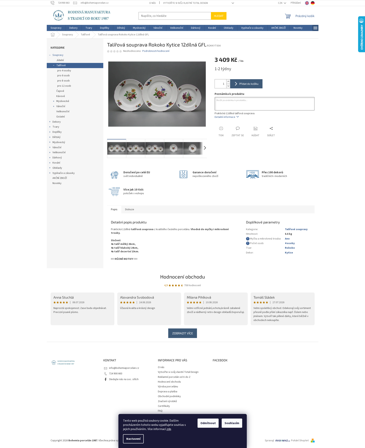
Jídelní (60, 60)
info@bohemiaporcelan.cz (124, 368)
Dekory (56, 122)
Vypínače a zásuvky (63, 173)
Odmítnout (208, 423)
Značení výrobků (167, 401)
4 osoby (290, 243)
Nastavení (133, 439)
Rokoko (290, 248)
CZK (280, 3)
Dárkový (57, 158)
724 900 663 (115, 374)
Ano (287, 239)
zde (169, 429)
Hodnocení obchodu (182, 276)
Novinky (57, 183)
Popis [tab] (114, 209)
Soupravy (57, 55)
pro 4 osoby (64, 70)
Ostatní (60, 117)
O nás (152, 3)
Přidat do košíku (248, 83)
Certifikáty (164, 406)
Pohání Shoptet (300, 440)
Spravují (269, 440)
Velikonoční (62, 111)
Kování (56, 163)
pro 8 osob (63, 81)
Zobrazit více (182, 333)
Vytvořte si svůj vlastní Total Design (185, 3)
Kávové (60, 96)
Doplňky (57, 132)
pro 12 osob (64, 86)
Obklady (57, 168)
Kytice (289, 253)
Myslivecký (58, 142)
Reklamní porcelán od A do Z (174, 377)
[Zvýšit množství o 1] (228, 81)
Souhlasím (232, 423)
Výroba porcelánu (168, 387)
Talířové (61, 65)
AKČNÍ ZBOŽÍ (59, 178)
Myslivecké (62, 101)
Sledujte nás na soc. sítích (124, 379)
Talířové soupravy (296, 229)
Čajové (60, 91)
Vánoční (60, 106)
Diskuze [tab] (129, 209)
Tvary (55, 127)
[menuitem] (56, 28)
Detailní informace (225, 117)
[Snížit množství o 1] (228, 86)
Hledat (218, 15)
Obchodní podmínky (169, 396)
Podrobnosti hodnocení (155, 51)
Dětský (56, 137)
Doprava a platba (167, 391)
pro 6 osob (63, 75)
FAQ (160, 411)
